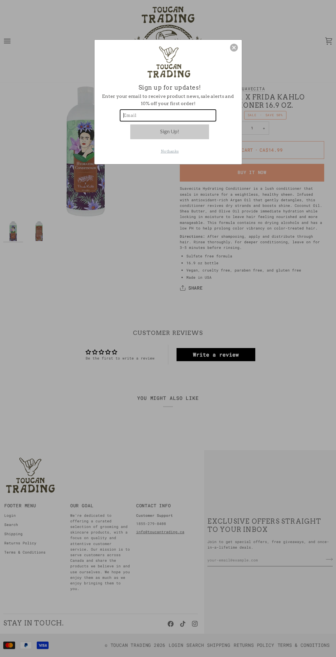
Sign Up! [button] (169, 131)
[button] (234, 48)
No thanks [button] (170, 151)
